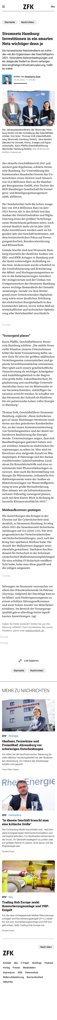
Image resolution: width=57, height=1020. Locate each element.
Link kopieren (31, 660)
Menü (3, 6)
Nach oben (46, 947)
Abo (53, 6)
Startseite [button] (28, 6)
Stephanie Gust (32, 76)
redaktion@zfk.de (34, 630)
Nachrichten (27, 22)
